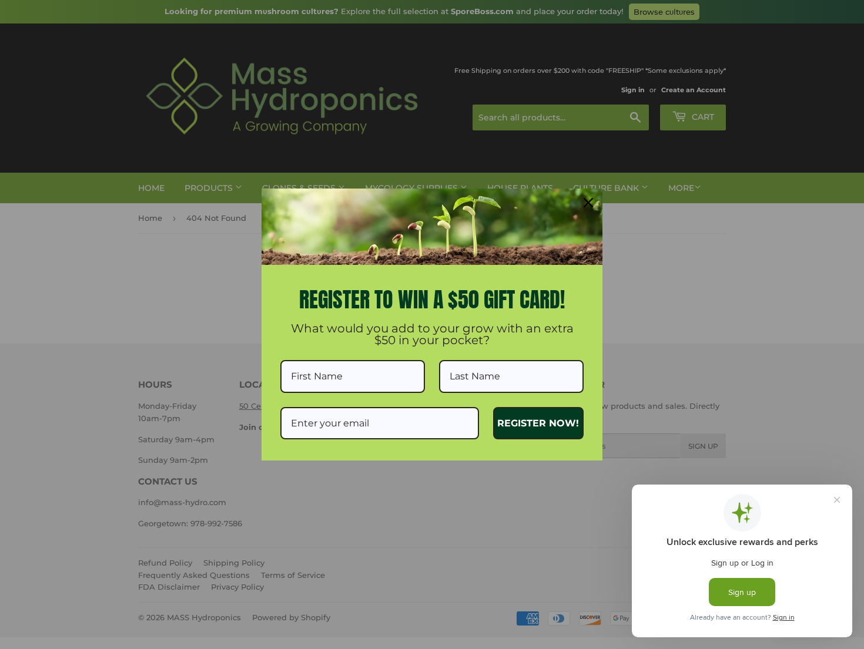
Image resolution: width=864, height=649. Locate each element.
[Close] (588, 203)
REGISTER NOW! (538, 423)
